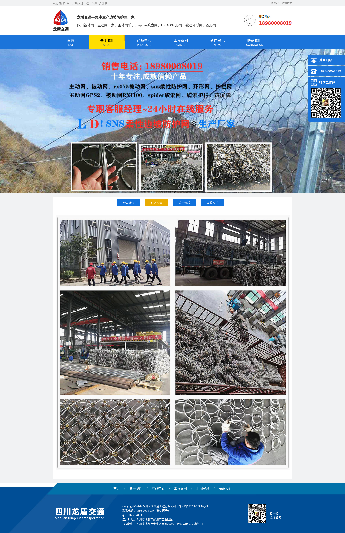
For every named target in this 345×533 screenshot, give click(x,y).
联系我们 (225, 488)
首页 (116, 488)
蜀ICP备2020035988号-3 (193, 506)
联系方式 (212, 203)
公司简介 (128, 203)
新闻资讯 (202, 488)
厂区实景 (156, 203)
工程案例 (180, 488)
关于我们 (135, 488)
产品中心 (158, 488)
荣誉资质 (184, 203)
